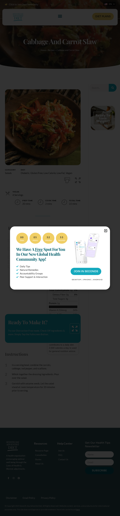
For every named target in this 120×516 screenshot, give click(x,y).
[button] (106, 231)
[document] (60, 258)
